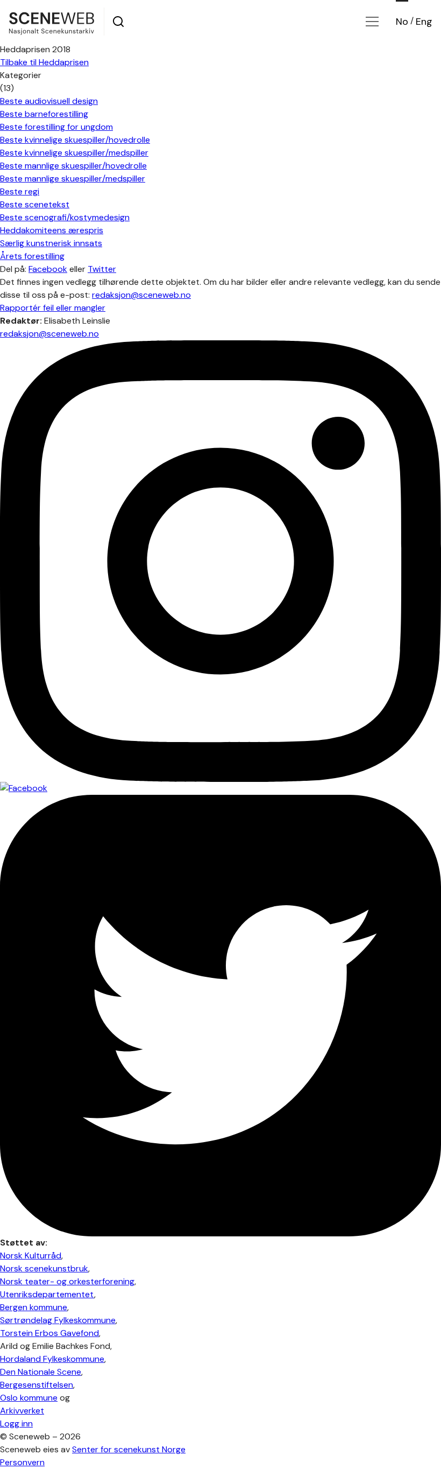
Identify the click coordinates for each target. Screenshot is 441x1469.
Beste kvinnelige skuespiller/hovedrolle (75, 139)
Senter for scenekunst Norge (129, 1449)
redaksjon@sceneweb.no (141, 294)
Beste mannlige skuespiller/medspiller (72, 178)
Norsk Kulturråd (30, 1255)
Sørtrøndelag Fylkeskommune (58, 1320)
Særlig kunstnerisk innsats (51, 243)
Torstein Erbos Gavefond (49, 1333)
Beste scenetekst (34, 204)
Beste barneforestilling (44, 114)
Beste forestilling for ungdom (56, 126)
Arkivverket (22, 1410)
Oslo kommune (29, 1397)
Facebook (48, 269)
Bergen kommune (33, 1307)
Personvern (22, 1462)
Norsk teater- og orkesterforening (67, 1281)
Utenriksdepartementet (47, 1294)
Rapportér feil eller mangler (52, 307)
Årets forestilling (32, 256)
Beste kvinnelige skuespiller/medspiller (74, 152)
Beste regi (19, 191)
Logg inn (16, 1423)
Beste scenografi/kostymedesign (65, 217)
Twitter (102, 269)
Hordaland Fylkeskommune (52, 1359)
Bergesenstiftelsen (36, 1384)
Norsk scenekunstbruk (44, 1268)
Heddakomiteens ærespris (51, 230)
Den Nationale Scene (40, 1371)
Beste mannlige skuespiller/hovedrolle (73, 165)
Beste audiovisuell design (49, 101)
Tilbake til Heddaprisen (44, 62)
